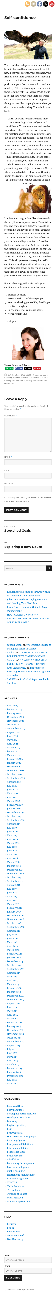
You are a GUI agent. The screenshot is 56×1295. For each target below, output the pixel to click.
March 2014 (13, 1018)
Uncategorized (39, 375)
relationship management (21, 1174)
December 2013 (15, 1030)
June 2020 (12, 789)
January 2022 (14, 762)
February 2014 (14, 1022)
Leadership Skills (16, 1151)
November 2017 (15, 873)
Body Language (15, 1109)
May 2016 (12, 942)
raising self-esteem (34, 380)
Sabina (10, 652)
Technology (13, 1190)
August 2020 (14, 782)
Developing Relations (18, 1117)
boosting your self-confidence (17, 378)
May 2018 (12, 854)
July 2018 (12, 846)
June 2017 (12, 892)
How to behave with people (21, 1136)
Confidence (36, 378)
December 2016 (15, 915)
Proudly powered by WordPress (20, 1290)
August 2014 (13, 1003)
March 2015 (13, 984)
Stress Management (18, 1178)
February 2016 (14, 953)
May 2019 (12, 835)
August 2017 (13, 885)
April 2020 (12, 797)
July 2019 (12, 827)
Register (11, 1224)
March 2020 (13, 801)
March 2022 (13, 755)
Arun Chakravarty (16, 667)
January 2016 (14, 957)
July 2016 (12, 934)
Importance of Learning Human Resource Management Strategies (29, 671)
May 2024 (12, 740)
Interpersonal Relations (20, 1144)
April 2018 (12, 858)
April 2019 (12, 839)
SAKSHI (11, 679)
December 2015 (15, 961)
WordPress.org (15, 1239)
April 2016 (12, 946)
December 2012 (15, 1076)
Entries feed (13, 1231)
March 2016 (13, 950)
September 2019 (16, 820)
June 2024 (12, 736)
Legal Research (15, 1155)
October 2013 (14, 1037)
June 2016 (12, 938)
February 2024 (15, 751)
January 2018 (14, 866)
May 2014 (12, 1011)
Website (9, 484)
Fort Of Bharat (15, 1132)
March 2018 (13, 862)
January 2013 (14, 1072)
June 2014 (12, 1007)
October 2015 (14, 965)
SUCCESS (12, 1182)
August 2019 (13, 824)
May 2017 (12, 896)
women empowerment (19, 1201)
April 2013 (12, 1060)
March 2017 (13, 904)
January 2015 (14, 992)
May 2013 (12, 1056)
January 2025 (14, 713)
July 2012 (12, 1079)
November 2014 (15, 999)
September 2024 (16, 728)
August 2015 (13, 972)
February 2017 (14, 908)
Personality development (20, 1163)
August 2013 (13, 1045)
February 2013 (14, 1068)
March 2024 (13, 747)
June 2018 (12, 850)
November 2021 (15, 770)
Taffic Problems (15, 1186)
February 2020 (15, 804)
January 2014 (14, 1026)
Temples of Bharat (17, 1193)
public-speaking (16, 1171)
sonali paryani (14, 644)
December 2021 (15, 766)
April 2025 (12, 705)
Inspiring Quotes (16, 1140)
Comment (10, 416)
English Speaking (16, 1125)
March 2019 (13, 843)
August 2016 (13, 930)
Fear (9, 1129)
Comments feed (15, 1235)
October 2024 (14, 724)
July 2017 (12, 888)
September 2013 (15, 1041)
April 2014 (12, 1014)
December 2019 (15, 812)
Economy (12, 1121)
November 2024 (15, 720)
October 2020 (14, 774)
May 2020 (12, 793)
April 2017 (12, 900)
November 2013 (15, 1034)
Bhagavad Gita (15, 1106)
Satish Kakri (13, 375)
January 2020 (14, 808)
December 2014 (15, 995)
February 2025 (15, 709)
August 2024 (14, 732)
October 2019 (14, 816)
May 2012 (12, 1083)
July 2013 (12, 1049)
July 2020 (12, 785)
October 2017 (14, 877)
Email (8, 470)
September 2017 (15, 881)
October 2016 (14, 923)
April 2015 (12, 980)
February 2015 (14, 988)
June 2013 (12, 1053)
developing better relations (21, 1113)
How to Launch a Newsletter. (22, 614)
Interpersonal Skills (17, 1148)
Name (8, 457)
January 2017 (14, 911)
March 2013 (13, 1064)
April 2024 (12, 743)
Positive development (18, 1167)
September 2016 (16, 927)
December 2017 (15, 869)
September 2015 (15, 969)
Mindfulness (14, 1159)
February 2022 (15, 759)
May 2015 (12, 976)
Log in (10, 1227)
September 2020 (16, 778)
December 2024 (15, 717)
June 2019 (12, 831)
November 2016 (15, 919)
